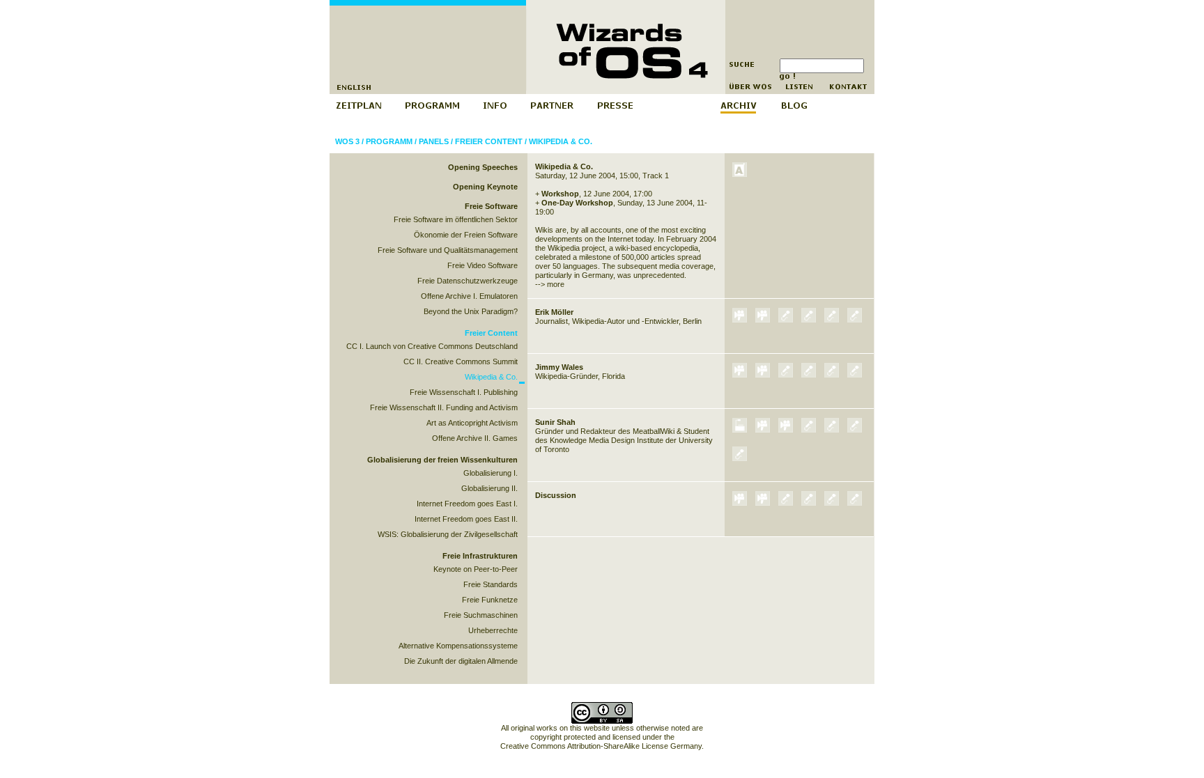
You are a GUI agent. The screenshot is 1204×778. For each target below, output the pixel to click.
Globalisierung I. (490, 473)
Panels (434, 141)
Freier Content (489, 141)
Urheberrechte (493, 630)
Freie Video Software (482, 265)
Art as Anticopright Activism (472, 423)
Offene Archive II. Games (475, 438)
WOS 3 (347, 141)
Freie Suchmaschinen (481, 615)
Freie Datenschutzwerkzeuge (467, 281)
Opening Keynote (485, 186)
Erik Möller (554, 312)
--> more (549, 284)
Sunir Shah (555, 422)
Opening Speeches (483, 167)
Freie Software (491, 206)
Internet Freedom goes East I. (467, 503)
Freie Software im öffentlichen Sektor (456, 219)
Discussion (555, 495)
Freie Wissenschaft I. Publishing (464, 392)
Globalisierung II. (489, 488)
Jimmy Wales (559, 367)
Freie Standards (490, 584)
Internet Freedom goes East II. (466, 519)
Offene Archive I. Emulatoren (469, 296)
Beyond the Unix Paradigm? (471, 311)
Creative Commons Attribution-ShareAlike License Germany (601, 746)
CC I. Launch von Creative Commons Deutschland (432, 346)
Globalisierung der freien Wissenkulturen (442, 460)
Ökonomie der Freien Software (466, 235)
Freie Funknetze (490, 600)
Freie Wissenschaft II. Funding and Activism (444, 407)
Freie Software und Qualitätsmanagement (448, 250)
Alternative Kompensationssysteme (458, 645)
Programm (389, 141)
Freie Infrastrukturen (480, 556)
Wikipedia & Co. (560, 141)
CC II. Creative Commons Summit (460, 361)
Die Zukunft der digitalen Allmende (461, 661)
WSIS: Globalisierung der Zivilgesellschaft (448, 534)
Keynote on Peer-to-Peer (475, 569)
